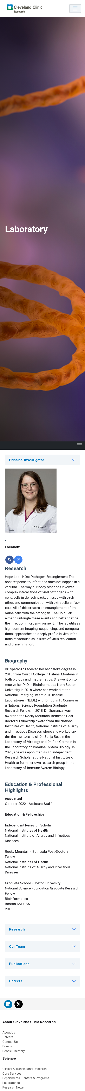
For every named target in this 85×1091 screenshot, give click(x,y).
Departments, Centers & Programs (25, 1078)
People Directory (13, 1051)
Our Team (17, 946)
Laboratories (11, 1083)
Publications (19, 964)
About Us (8, 1032)
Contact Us (10, 1042)
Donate (7, 1046)
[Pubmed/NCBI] (9, 560)
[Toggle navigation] (75, 8)
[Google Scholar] (18, 560)
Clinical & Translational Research (24, 1069)
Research (17, 929)
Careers (15, 981)
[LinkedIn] (8, 1004)
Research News (13, 1087)
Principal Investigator (26, 460)
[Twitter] (18, 1004)
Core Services (11, 1073)
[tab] (42, 460)
